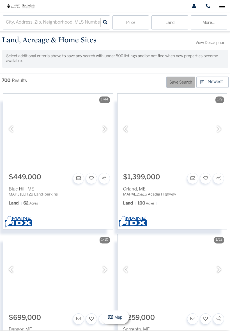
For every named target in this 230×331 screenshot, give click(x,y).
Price (130, 23)
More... (209, 23)
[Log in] (194, 6)
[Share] (104, 178)
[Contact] (78, 178)
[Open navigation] (222, 6)
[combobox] (6, 23)
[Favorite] (91, 178)
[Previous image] (11, 130)
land (169, 23)
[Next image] (105, 130)
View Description (210, 43)
